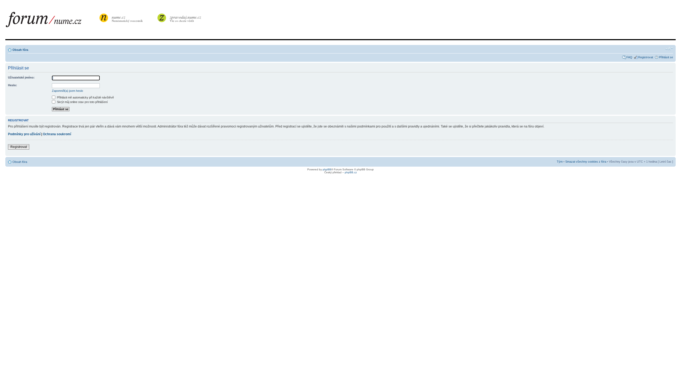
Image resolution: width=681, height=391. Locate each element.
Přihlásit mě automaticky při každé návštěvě (85, 97)
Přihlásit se (666, 57)
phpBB (327, 169)
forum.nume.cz (51, 21)
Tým (560, 161)
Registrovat (645, 57)
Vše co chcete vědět (185, 18)
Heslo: (12, 85)
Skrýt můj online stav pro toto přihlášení (82, 102)
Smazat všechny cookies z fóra (585, 161)
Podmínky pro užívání (24, 134)
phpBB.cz (351, 172)
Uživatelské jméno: (21, 77)
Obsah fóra (20, 49)
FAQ (629, 57)
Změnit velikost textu (669, 48)
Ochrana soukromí (57, 134)
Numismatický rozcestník (127, 18)
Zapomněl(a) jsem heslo (67, 90)
